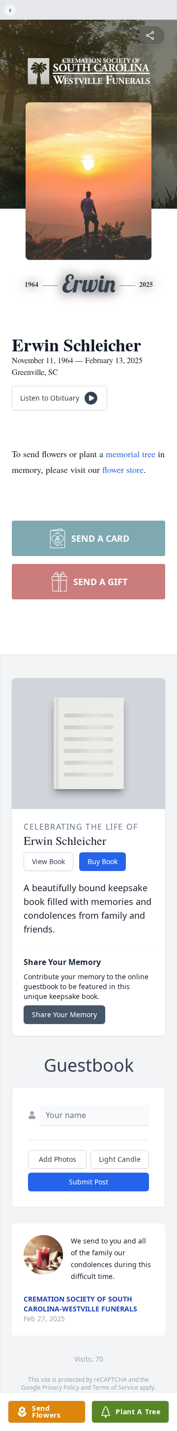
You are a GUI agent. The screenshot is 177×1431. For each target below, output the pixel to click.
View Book (48, 861)
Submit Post (88, 1181)
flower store (123, 469)
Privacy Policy (60, 1387)
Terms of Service (115, 1387)
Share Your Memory (64, 1014)
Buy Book (103, 861)
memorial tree (130, 454)
